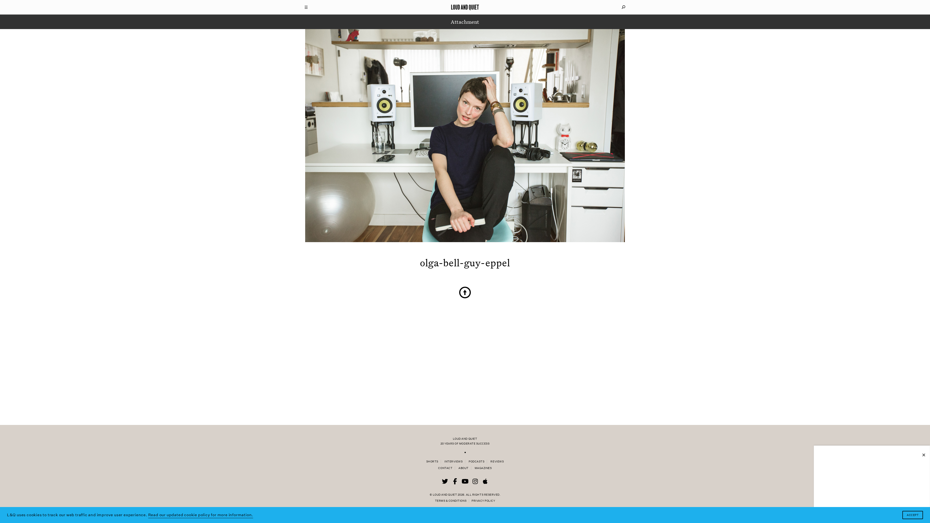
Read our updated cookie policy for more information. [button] (200, 515)
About (463, 468)
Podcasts (476, 461)
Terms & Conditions (450, 501)
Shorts (432, 461)
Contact (445, 468)
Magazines (483, 468)
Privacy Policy (483, 501)
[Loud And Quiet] (465, 7)
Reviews (497, 461)
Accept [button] (913, 515)
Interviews (453, 461)
